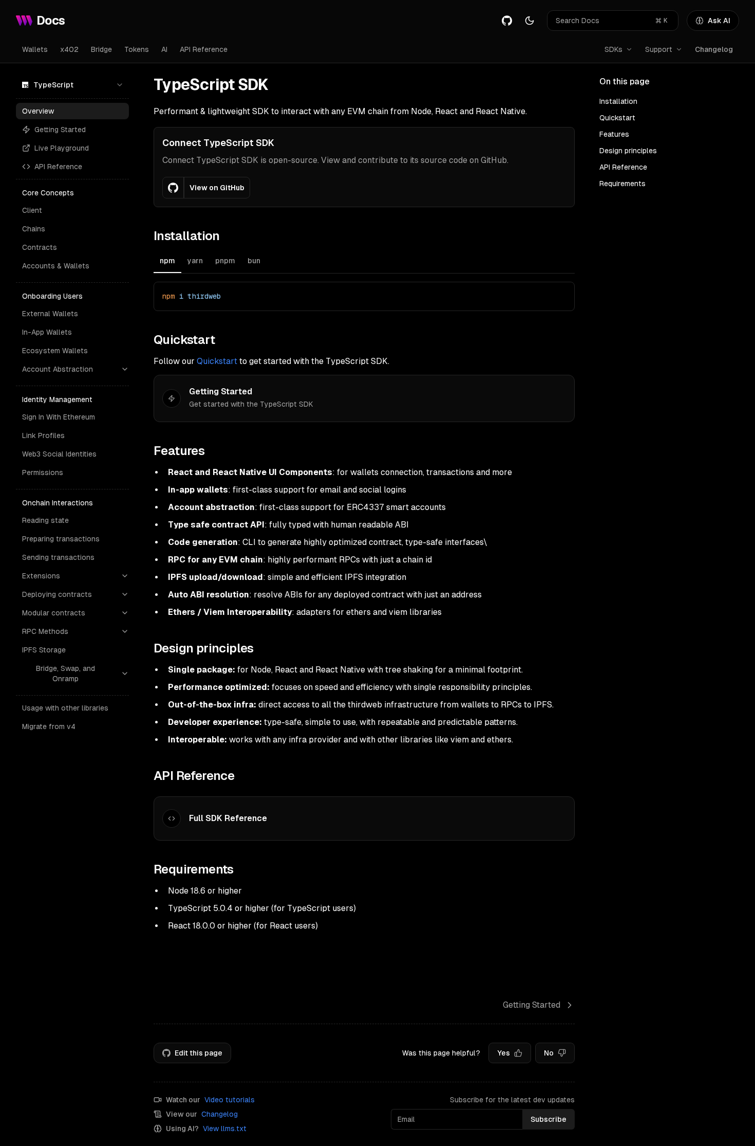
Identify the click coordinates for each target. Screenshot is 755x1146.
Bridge (101, 49)
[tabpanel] (364, 296)
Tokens (136, 49)
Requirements (622, 183)
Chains (33, 229)
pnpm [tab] (225, 261)
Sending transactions (58, 557)
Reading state (45, 520)
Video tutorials (229, 1100)
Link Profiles (43, 435)
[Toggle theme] (529, 20)
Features (614, 134)
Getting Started (60, 129)
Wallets (35, 49)
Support (658, 49)
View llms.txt (225, 1128)
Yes (503, 1053)
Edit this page (198, 1053)
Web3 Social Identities (59, 454)
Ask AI (719, 20)
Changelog (714, 49)
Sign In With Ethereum (58, 417)
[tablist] (364, 262)
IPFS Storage (44, 650)
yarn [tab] (195, 261)
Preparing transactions (61, 539)
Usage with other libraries (65, 708)
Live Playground (61, 148)
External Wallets (50, 314)
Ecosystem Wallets (55, 351)
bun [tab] (254, 261)
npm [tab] (167, 261)
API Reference (204, 49)
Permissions (42, 472)
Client (32, 210)
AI (164, 49)
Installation (618, 101)
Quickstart (217, 361)
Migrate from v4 (49, 726)
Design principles (628, 151)
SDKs (613, 49)
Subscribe (549, 1119)
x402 (69, 49)
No (549, 1053)
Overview (38, 111)
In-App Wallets (47, 332)
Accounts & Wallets (55, 266)
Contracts (39, 247)
